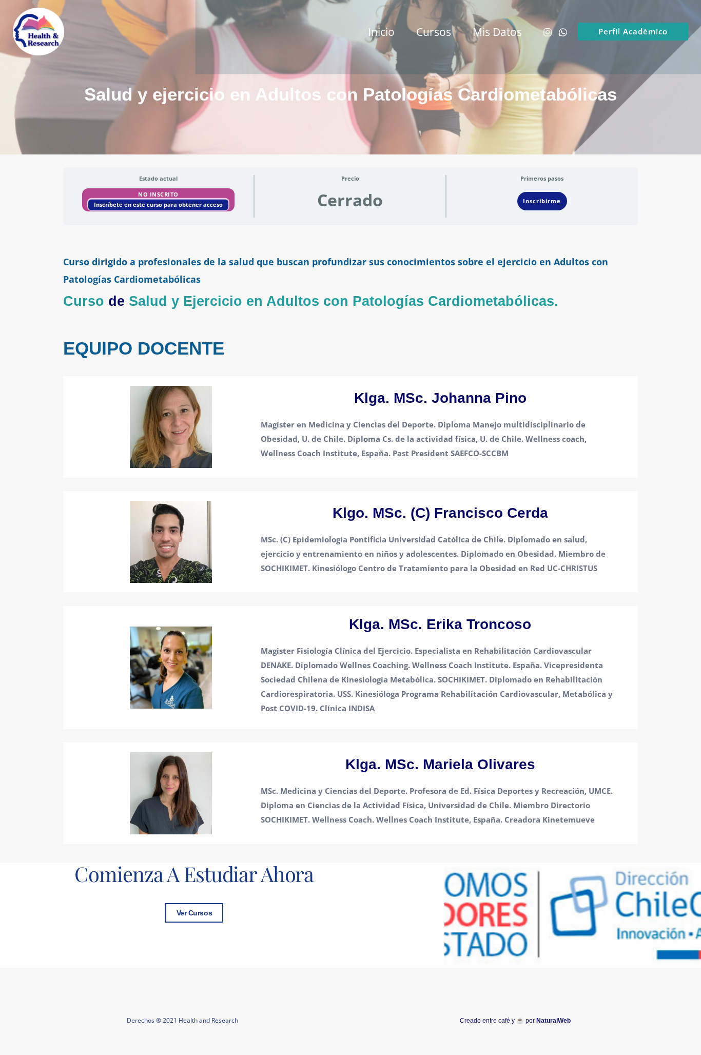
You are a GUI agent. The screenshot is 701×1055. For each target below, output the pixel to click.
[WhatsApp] (563, 32)
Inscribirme (542, 201)
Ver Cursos (194, 913)
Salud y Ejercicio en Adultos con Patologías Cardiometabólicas (341, 301)
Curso (83, 301)
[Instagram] (547, 32)
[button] (633, 32)
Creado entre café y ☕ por (515, 1020)
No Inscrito (158, 194)
